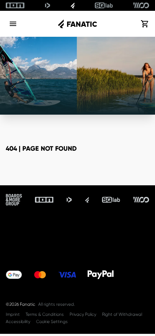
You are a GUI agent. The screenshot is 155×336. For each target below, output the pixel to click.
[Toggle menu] (13, 24)
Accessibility (18, 321)
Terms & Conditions (45, 314)
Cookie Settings (52, 321)
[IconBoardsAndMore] (14, 199)
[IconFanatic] (73, 5)
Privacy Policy (83, 314)
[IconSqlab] (104, 5)
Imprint (13, 314)
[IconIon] (15, 5)
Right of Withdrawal (122, 314)
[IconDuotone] (47, 5)
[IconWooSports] (141, 5)
